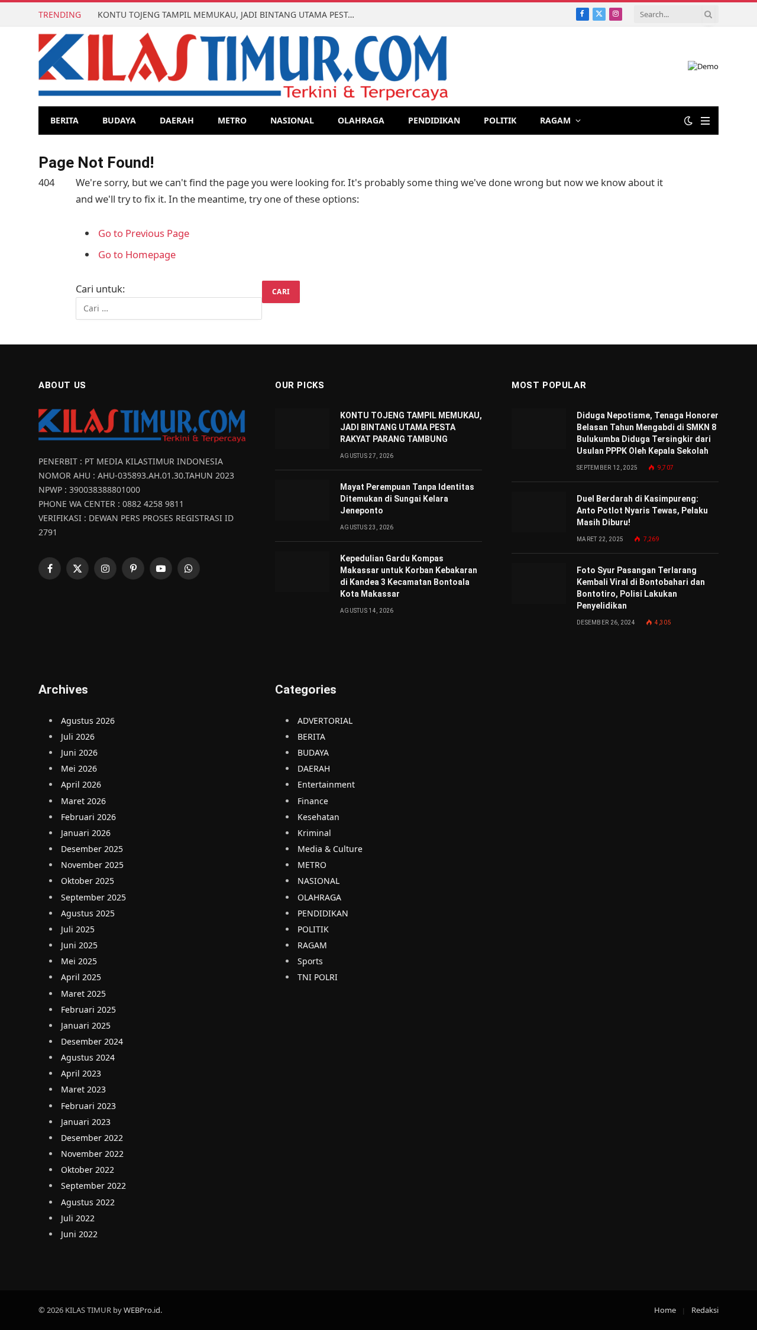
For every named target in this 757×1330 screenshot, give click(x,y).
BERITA (64, 120)
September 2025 (93, 897)
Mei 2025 (79, 961)
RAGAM (555, 120)
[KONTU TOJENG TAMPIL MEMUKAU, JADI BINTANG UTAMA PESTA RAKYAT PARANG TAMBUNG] (302, 428)
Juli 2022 (78, 1218)
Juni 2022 (79, 1234)
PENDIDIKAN (434, 120)
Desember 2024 (92, 1041)
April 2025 (81, 977)
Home (665, 1310)
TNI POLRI (317, 977)
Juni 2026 (79, 752)
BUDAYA (119, 120)
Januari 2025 (86, 1025)
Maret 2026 (83, 801)
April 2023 (81, 1073)
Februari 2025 (88, 1009)
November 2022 (92, 1153)
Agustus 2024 (88, 1057)
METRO (232, 120)
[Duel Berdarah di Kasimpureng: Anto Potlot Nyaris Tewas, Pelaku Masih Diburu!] (539, 512)
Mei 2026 (79, 768)
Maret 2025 (83, 993)
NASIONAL (292, 120)
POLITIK (500, 120)
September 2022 (93, 1185)
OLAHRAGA (361, 120)
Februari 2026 (88, 816)
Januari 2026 (86, 832)
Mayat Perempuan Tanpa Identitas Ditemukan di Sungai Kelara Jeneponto (407, 498)
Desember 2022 (92, 1137)
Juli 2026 (78, 736)
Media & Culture (330, 848)
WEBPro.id (142, 1310)
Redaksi (705, 1310)
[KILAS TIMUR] (243, 66)
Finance (312, 801)
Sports (310, 961)
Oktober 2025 (87, 880)
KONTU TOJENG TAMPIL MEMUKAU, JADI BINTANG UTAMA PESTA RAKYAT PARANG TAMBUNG (231, 14)
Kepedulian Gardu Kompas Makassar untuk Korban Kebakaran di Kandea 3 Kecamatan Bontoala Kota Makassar (408, 576)
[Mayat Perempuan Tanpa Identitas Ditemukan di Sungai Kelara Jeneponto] (302, 500)
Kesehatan (318, 816)
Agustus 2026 (88, 720)
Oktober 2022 (87, 1169)
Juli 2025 (78, 929)
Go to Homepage (137, 254)
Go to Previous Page (143, 233)
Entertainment (326, 784)
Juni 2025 (79, 945)
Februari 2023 (88, 1105)
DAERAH (177, 120)
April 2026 (81, 784)
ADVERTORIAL (324, 720)
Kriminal (314, 832)
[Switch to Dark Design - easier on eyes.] (688, 120)
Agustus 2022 (88, 1202)
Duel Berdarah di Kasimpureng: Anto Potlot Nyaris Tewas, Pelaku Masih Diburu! (642, 510)
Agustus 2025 (88, 913)
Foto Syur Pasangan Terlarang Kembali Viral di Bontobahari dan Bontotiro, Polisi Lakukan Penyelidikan (641, 587)
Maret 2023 (83, 1089)
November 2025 (92, 864)
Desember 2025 (92, 848)
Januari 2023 (86, 1121)
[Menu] (705, 121)
